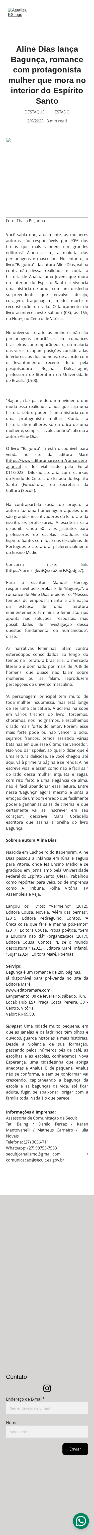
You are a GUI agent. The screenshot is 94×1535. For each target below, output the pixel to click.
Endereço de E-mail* (25, 1399)
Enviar (75, 1449)
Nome (12, 1422)
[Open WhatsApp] (81, 1521)
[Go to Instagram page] (47, 1388)
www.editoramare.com (28, 990)
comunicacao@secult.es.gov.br (35, 1160)
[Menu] (83, 20)
